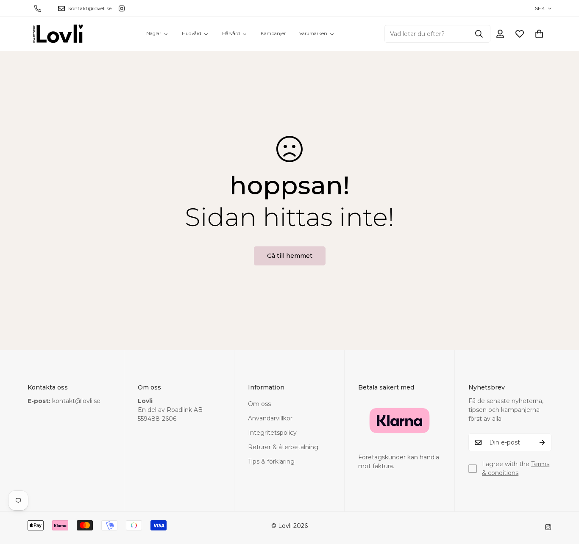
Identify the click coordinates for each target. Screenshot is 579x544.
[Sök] (479, 34)
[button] (539, 34)
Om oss (259, 404)
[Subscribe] (542, 442)
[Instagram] (121, 8)
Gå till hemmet (289, 256)
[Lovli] (58, 34)
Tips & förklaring (271, 461)
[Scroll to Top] (562, 498)
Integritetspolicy (272, 432)
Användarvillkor (270, 418)
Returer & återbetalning (283, 447)
